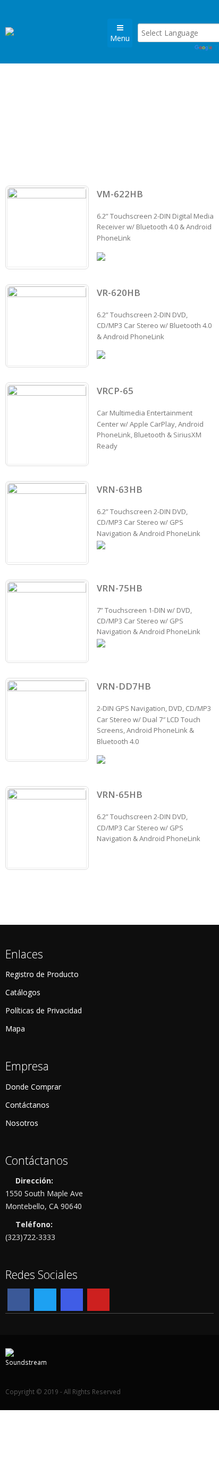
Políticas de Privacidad (43, 1010)
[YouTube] (98, 1300)
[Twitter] (45, 1300)
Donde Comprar (33, 1087)
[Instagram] (72, 1300)
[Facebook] (18, 1300)
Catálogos (22, 992)
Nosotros (21, 1123)
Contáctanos (27, 1105)
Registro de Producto (42, 974)
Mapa (15, 1028)
